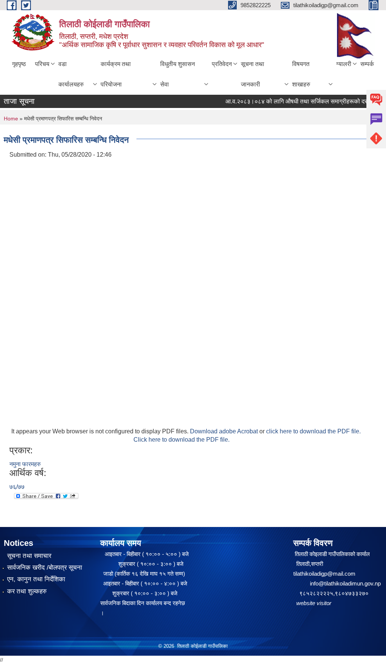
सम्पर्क (367, 64)
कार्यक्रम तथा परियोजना (116, 74)
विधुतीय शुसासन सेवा (177, 74)
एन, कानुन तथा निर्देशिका (36, 579)
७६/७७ (17, 487)
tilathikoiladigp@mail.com (324, 573)
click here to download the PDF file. (313, 431)
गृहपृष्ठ (19, 64)
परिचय (42, 64)
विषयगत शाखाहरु (301, 74)
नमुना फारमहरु (25, 464)
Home (11, 119)
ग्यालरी (343, 64)
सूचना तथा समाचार (29, 555)
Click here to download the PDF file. (181, 439)
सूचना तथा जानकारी (252, 74)
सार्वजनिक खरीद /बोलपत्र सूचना (44, 567)
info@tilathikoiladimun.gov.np (345, 583)
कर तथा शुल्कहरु (27, 591)
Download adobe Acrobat (224, 431)
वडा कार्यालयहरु (71, 74)
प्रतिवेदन (222, 64)
